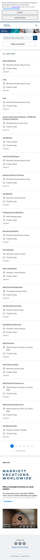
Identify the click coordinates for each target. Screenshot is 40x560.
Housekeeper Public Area (12, 324)
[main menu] (36, 25)
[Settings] (31, 526)
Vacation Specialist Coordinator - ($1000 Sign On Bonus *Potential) (19, 118)
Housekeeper (7, 138)
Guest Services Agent (10, 364)
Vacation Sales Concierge (12, 306)
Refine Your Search (18, 44)
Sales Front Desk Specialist (12, 287)
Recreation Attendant (10, 231)
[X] (15, 543)
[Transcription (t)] (24, 526)
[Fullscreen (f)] (34, 526)
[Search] (35, 38)
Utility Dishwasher (9, 61)
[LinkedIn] (24, 543)
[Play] (20, 519)
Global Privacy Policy (20, 547)
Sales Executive (8, 343)
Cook (4, 79)
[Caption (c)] (27, 526)
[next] (32, 446)
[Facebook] (20, 543)
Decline (20, 12)
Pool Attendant (8, 250)
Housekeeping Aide (10, 426)
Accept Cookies (20, 18)
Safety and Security (10, 268)
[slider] (20, 526)
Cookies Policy (15, 7)
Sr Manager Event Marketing (13, 212)
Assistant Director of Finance (13, 175)
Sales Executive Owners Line (13, 383)
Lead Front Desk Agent (11, 156)
